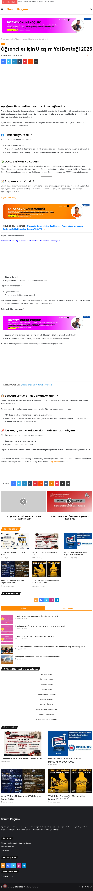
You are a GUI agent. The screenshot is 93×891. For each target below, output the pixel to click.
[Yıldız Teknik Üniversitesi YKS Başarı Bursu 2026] (15, 569)
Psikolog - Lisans (46, 689)
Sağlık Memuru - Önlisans (46, 694)
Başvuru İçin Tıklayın (9, 197)
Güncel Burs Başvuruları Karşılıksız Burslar (16, 843)
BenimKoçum (7, 55)
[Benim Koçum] (17, 9)
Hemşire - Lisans (46, 674)
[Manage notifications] (5, 886)
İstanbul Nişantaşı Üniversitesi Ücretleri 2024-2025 (36, 616)
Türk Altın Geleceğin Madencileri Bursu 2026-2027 (45, 581)
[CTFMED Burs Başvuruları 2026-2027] (46, 541)
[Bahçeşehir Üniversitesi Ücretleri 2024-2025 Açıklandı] (7, 659)
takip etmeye (54, 461)
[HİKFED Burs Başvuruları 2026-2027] (15, 541)
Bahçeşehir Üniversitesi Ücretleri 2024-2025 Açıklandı (37, 656)
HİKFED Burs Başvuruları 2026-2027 (13, 553)
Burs (17, 39)
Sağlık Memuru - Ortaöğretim (46, 709)
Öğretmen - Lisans (46, 679)
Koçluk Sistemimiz (7, 847)
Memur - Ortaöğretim (46, 714)
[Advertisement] (46, 83)
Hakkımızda (5, 850)
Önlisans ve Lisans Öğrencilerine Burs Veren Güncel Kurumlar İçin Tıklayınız (30, 241)
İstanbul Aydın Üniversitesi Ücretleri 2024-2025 (34, 636)
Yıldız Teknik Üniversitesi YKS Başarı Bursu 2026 (12, 581)
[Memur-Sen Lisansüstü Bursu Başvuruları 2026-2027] (78, 541)
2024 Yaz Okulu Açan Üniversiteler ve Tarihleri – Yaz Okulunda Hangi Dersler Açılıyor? (50, 646)
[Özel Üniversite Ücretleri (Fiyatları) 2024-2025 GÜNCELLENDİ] (7, 629)
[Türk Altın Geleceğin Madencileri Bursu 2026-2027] (46, 569)
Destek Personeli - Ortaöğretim (47, 719)
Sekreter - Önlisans (46, 699)
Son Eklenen (68, 608)
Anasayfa (5, 39)
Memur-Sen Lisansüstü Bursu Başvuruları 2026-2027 (36, 1)
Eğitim (12, 39)
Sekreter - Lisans (47, 684)
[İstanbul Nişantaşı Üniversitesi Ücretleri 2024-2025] (7, 619)
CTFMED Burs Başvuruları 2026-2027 (45, 553)
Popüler (23, 608)
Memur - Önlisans (46, 704)
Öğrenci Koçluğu (7, 876)
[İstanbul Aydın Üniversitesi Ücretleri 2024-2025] (7, 639)
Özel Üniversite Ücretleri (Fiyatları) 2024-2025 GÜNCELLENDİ (40, 626)
